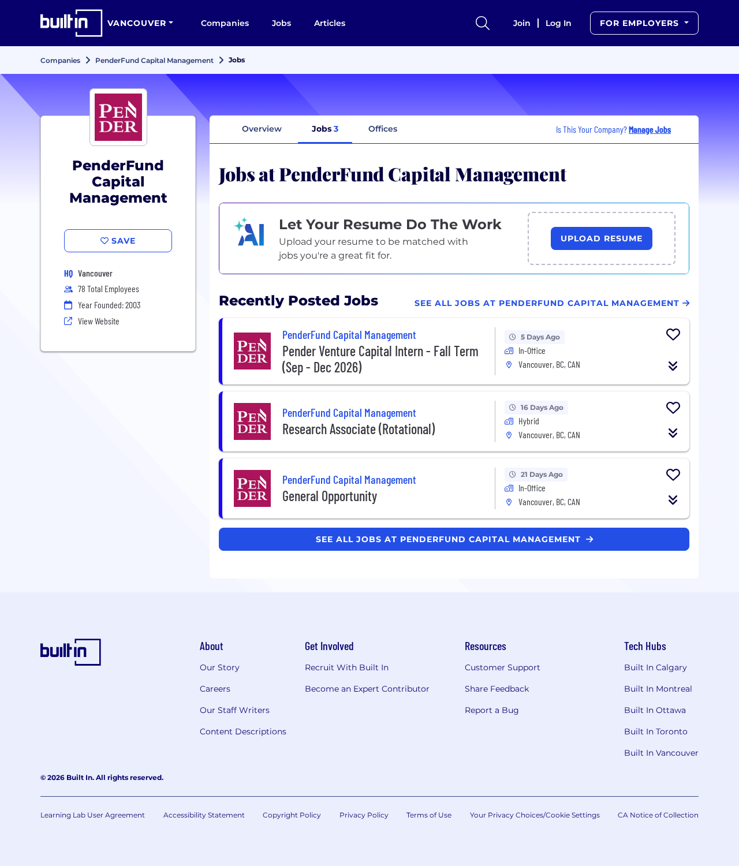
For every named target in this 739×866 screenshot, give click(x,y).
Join (522, 23)
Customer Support (502, 667)
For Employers (641, 23)
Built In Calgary (655, 667)
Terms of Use (428, 815)
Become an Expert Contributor (367, 689)
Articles (329, 23)
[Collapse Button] (673, 366)
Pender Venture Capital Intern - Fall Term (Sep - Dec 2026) (380, 358)
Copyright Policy (292, 815)
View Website (99, 320)
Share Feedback (497, 689)
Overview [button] (262, 129)
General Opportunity (329, 495)
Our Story (220, 667)
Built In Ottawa (655, 710)
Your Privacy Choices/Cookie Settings (535, 815)
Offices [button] (382, 129)
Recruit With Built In (347, 667)
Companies (225, 23)
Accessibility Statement (204, 815)
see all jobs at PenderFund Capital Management (450, 539)
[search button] (483, 23)
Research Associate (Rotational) (358, 428)
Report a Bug (492, 710)
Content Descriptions (243, 731)
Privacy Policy (364, 815)
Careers (215, 689)
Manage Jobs (650, 129)
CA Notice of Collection (658, 815)
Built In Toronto (656, 731)
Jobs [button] (325, 129)
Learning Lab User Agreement (92, 815)
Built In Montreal (658, 689)
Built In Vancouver (661, 753)
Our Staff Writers (235, 710)
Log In (559, 23)
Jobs (281, 23)
